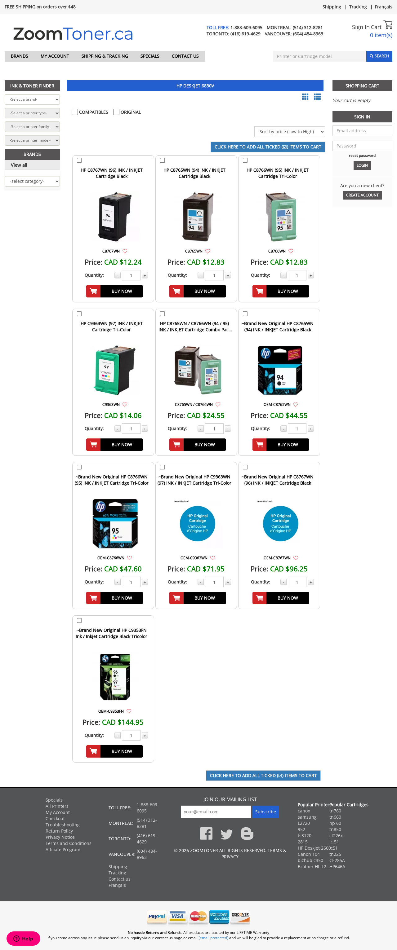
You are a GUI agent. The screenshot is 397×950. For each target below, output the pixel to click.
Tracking (358, 7)
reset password (362, 155)
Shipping (332, 7)
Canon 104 (309, 854)
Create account (362, 195)
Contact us (185, 56)
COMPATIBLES (93, 112)
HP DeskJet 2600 (314, 848)
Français (383, 7)
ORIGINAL (130, 112)
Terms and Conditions (68, 843)
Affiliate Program (63, 849)
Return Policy (59, 831)
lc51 (333, 848)
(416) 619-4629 (245, 34)
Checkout (55, 818)
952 (301, 829)
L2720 (304, 823)
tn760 (335, 811)
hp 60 (335, 823)
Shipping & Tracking (105, 56)
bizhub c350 (310, 860)
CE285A (337, 860)
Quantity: (94, 275)
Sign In (361, 27)
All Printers (57, 806)
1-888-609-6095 (246, 27)
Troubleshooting (63, 825)
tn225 (335, 854)
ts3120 (304, 835)
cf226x (336, 835)
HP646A (337, 866)
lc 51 (334, 842)
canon (304, 811)
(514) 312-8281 (308, 27)
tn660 (335, 817)
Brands (19, 56)
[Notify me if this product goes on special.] (125, 251)
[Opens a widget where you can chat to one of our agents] (23, 939)
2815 (303, 842)
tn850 (335, 829)
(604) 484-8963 (308, 34)
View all (19, 165)
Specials (150, 56)
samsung (307, 817)
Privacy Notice (60, 837)
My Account (55, 56)
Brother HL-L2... (314, 866)
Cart (377, 27)
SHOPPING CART (362, 86)
